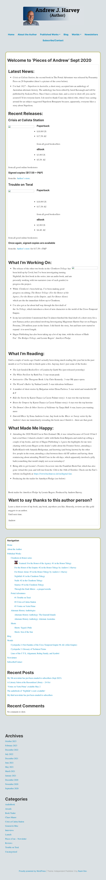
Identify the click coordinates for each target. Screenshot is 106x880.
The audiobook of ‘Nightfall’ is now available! (26, 690)
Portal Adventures (18, 593)
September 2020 (11, 788)
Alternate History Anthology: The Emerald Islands (35, 614)
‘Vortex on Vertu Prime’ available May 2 (23, 686)
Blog (66, 34)
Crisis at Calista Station (14, 821)
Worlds (76, 34)
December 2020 (11, 779)
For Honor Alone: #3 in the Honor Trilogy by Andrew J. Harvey (40, 571)
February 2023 (11, 745)
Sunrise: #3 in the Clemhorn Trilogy (29, 584)
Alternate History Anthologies (23, 610)
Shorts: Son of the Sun (23, 631)
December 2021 (11, 758)
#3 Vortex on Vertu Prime (24, 606)
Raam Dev (82, 871)
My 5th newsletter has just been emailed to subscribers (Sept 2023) (34, 678)
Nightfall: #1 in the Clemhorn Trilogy (29, 576)
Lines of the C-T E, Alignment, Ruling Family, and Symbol (35, 653)
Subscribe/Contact (53, 40)
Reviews (8, 843)
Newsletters (91, 34)
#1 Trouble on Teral (22, 597)
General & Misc (11, 825)
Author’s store (23, 178)
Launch (8, 834)
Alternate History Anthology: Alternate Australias (34, 619)
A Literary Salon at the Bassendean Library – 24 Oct (28, 682)
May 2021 (9, 767)
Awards (8, 808)
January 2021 (10, 775)
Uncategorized (11, 851)
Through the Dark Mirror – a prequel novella (32, 589)
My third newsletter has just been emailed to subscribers (30, 695)
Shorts (13, 623)
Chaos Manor (10, 817)
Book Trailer (10, 813)
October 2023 (10, 741)
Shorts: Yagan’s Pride (23, 627)
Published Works (49, 34)
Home (11, 34)
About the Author (27, 34)
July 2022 (9, 754)
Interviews (9, 830)
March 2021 (10, 771)
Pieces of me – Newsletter (15, 838)
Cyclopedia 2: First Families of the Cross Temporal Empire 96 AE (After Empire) (44, 644)
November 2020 (11, 784)
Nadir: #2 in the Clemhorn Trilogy (28, 580)
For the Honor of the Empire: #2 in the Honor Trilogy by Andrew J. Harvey (45, 567)
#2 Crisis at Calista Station (25, 601)
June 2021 (9, 762)
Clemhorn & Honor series (21, 557)
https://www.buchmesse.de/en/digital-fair (53, 473)
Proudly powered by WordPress (32, 871)
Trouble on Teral (12, 847)
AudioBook (10, 804)
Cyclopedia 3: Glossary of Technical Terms (28, 649)
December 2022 (11, 749)
